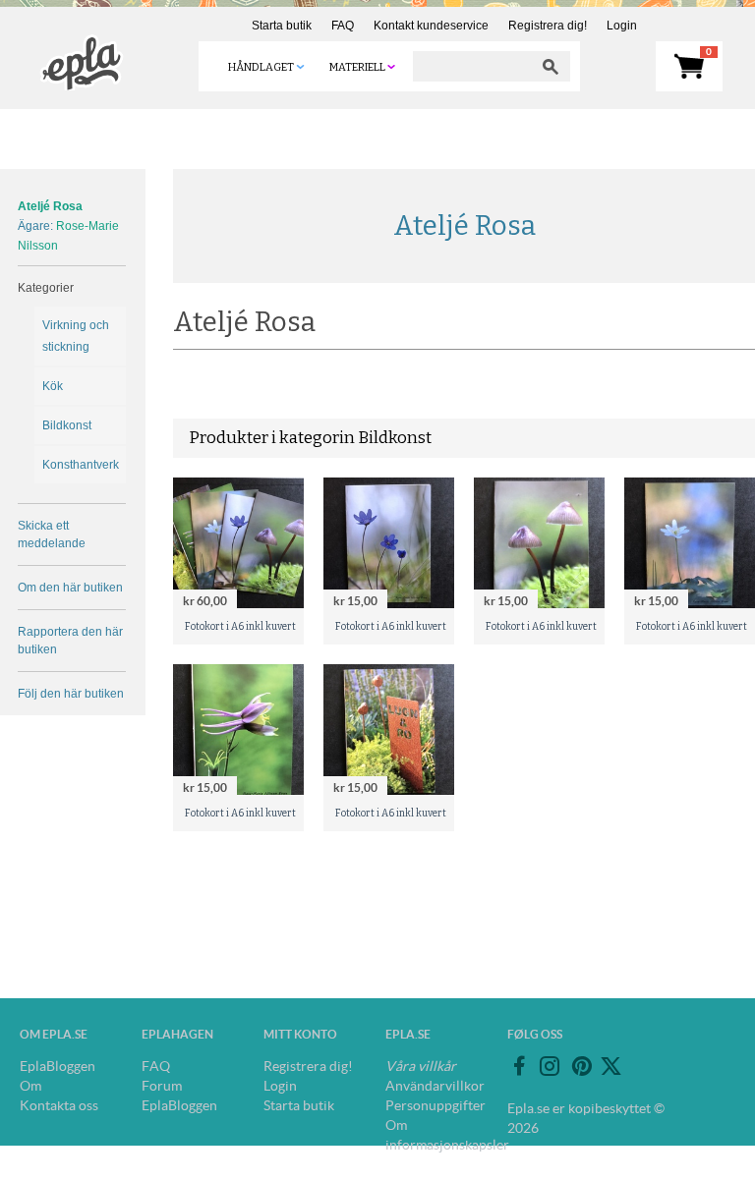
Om (30, 1086)
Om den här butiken (70, 587)
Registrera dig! (547, 25)
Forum (162, 1086)
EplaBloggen (57, 1066)
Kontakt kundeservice (431, 25)
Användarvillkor (435, 1086)
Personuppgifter (435, 1105)
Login (622, 25)
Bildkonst (66, 425)
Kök (52, 386)
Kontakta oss (59, 1105)
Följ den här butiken (71, 694)
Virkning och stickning (75, 336)
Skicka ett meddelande (52, 534)
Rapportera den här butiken (70, 640)
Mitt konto (300, 1034)
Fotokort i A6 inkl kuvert (240, 627)
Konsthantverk (80, 465)
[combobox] (472, 66)
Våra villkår (420, 1066)
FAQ (342, 25)
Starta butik (282, 25)
